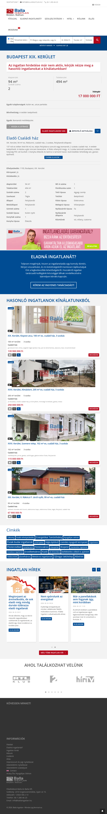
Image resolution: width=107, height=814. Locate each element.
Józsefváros (24, 556)
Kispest (65, 546)
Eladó (11, 39)
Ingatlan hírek (23, 569)
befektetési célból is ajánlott (75, 551)
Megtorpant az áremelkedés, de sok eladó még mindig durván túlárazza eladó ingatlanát (21, 602)
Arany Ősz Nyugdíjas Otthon (19, 773)
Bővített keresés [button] (46, 45)
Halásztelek (12, 556)
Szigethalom (93, 542)
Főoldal (12, 18)
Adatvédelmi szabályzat (17, 768)
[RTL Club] (22, 679)
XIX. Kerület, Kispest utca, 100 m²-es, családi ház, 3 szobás (36, 335)
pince (19, 455)
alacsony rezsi (59, 348)
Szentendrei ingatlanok (79, 547)
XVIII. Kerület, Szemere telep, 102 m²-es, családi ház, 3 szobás (38, 443)
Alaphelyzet (61, 45)
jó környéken (33, 402)
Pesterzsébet (14, 546)
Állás (91, 18)
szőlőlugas (30, 455)
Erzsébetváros (32, 551)
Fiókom (96, 5)
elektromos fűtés (45, 509)
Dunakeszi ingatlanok (15, 552)
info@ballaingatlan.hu (31, 2)
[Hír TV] (85, 679)
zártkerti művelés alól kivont (17, 509)
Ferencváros (41, 546)
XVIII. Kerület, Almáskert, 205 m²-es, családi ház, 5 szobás (36, 389)
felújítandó (52, 455)
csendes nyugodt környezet (73, 542)
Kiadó (11, 41)
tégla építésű (52, 542)
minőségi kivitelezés (45, 402)
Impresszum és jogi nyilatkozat (20, 762)
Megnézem (93, 355)
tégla (53, 509)
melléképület (12, 455)
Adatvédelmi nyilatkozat (17, 765)
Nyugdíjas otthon (71, 537)
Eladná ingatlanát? (31, 18)
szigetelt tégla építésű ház (31, 348)
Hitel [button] (70, 18)
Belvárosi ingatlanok (42, 556)
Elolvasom (14, 630)
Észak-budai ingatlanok (19, 542)
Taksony (10, 537)
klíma (20, 348)
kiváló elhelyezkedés (25, 537)
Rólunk (81, 18)
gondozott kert (13, 348)
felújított (59, 509)
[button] (102, 811)
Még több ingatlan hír (52, 652)
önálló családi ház (23, 402)
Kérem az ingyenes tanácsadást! (53, 285)
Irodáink (13, 29)
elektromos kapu (33, 509)
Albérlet (79, 556)
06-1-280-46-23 (51, 2)
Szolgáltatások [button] (54, 18)
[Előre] (98, 569)
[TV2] (53, 679)
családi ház (66, 509)
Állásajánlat (54, 547)
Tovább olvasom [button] (52, 157)
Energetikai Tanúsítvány (49, 537)
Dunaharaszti (28, 547)
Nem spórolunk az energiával (52, 598)
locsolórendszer (70, 348)
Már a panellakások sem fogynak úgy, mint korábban (84, 599)
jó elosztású (12, 402)
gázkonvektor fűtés (41, 455)
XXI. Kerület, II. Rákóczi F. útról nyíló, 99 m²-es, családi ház (36, 497)
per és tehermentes (47, 348)
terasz (60, 402)
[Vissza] (94, 569)
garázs (55, 402)
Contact (13, 770)
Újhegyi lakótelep (63, 556)
